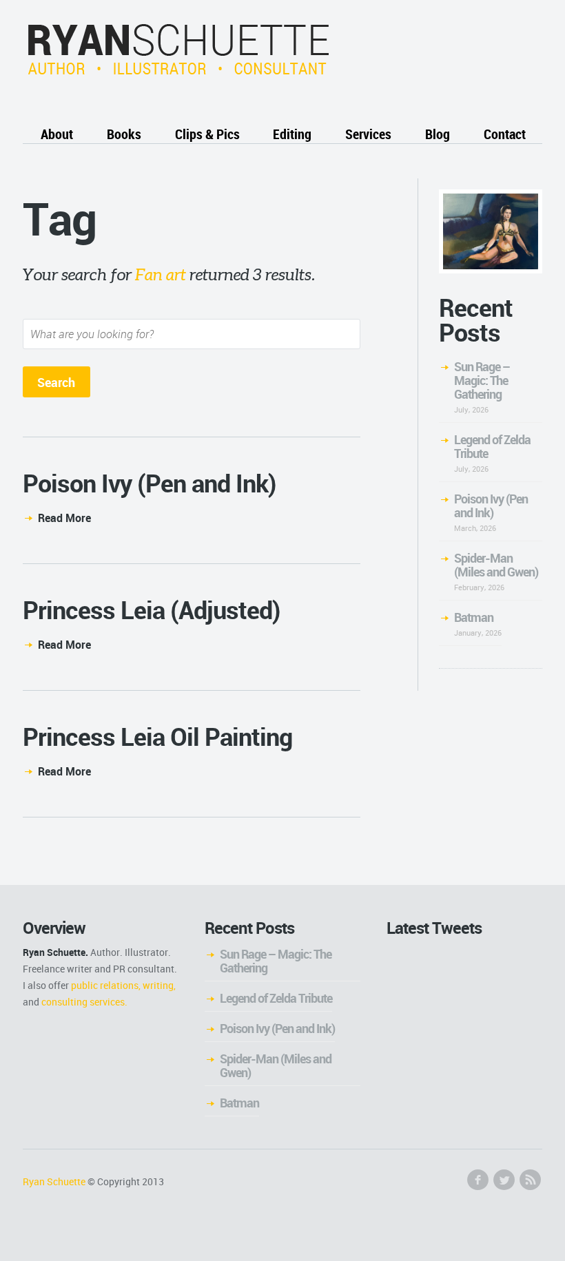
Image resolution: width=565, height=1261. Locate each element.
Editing (292, 134)
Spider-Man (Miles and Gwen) (496, 565)
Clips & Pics (207, 134)
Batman (473, 617)
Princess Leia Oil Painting (157, 736)
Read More (64, 517)
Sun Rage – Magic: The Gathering (482, 380)
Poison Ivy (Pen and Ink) (149, 482)
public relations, (106, 985)
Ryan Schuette (54, 1181)
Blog (437, 134)
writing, (159, 985)
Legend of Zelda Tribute (492, 446)
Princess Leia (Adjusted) (151, 609)
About (57, 134)
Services (368, 134)
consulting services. (84, 1001)
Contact (505, 134)
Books (124, 134)
